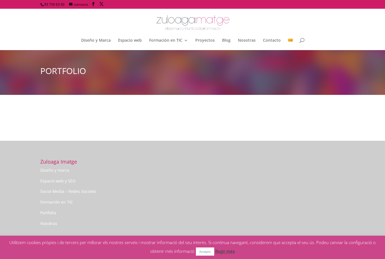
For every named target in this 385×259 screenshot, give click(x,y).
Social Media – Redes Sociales (68, 191)
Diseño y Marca (96, 40)
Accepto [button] (205, 251)
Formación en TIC (165, 40)
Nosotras (247, 40)
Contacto (272, 40)
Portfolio (48, 212)
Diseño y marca (54, 170)
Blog (226, 40)
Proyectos (205, 40)
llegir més (225, 251)
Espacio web (130, 40)
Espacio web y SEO (58, 181)
